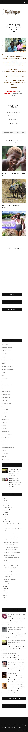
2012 (4, 597)
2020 (4, 498)
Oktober (7, 505)
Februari (7, 581)
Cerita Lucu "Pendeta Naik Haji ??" (13, 174)
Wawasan (4, 456)
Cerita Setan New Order (7, 369)
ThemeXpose (15, 725)
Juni (6, 514)
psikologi (4, 416)
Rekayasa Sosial (5, 431)
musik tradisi (5, 409)
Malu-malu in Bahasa (6, 403)
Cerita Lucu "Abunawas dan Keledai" (12, 206)
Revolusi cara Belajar (6, 434)
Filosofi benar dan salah (7, 385)
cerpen (3, 372)
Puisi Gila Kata (5, 419)
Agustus (7, 510)
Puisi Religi (4, 425)
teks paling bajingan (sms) (8, 447)
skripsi (3, 444)
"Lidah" (19, 91)
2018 (4, 586)
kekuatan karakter (6, 391)
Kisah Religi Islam (6, 397)
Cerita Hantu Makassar (7, 366)
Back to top (21, 730)
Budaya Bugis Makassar (7, 360)
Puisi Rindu (4, 428)
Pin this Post (15, 119)
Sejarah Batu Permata (7, 437)
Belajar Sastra (5, 353)
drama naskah (5, 378)
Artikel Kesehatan (6, 350)
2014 (4, 593)
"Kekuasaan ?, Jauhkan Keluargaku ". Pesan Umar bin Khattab (15, 471)
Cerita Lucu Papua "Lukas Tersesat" (13, 571)
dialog (3, 375)
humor (16, 123)
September (7, 507)
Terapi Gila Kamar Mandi (10, 534)
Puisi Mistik (4, 422)
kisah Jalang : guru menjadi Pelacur (16, 684)
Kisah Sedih (4, 400)
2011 (4, 600)
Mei (5, 516)
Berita (3, 357)
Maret (6, 521)
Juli (5, 512)
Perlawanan (4, 413)
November (7, 503)
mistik (3, 406)
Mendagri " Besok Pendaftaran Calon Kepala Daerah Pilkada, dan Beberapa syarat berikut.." (15, 482)
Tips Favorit (4, 450)
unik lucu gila (5, 453)
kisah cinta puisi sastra (7, 394)
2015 (4, 590)
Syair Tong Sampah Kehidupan (9, 653)
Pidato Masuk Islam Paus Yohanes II (17, 662)
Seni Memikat (5, 441)
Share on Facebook (14, 112)
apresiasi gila (5, 344)
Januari (6, 583)
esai (3, 381)
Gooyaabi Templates (6, 727)
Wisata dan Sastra (6, 459)
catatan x (4, 363)
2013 (4, 595)
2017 (4, 588)
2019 (4, 500)
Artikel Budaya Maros (7, 347)
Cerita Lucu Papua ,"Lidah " (12, 238)
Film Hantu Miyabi (12, 673)
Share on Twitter (15, 115)
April (6, 519)
